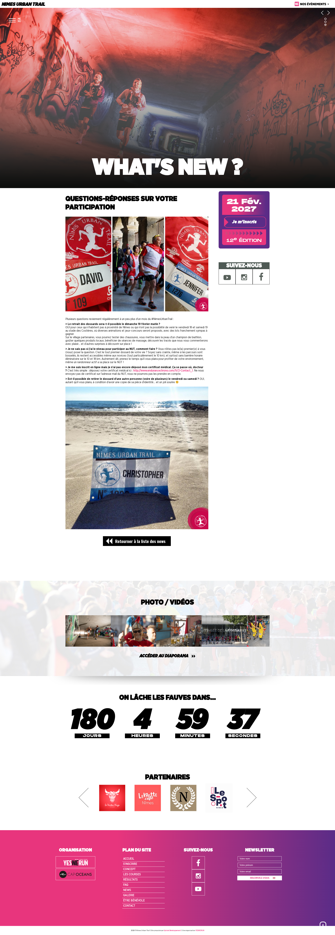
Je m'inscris (244, 222)
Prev (83, 797)
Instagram (244, 276)
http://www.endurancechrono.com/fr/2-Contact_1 (163, 370)
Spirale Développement (172, 930)
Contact (129, 905)
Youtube (227, 276)
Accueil (128, 858)
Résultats (130, 879)
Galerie (128, 895)
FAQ (125, 884)
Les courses (132, 874)
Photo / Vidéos (167, 602)
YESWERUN (200, 930)
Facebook (261, 276)
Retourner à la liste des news (140, 541)
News (127, 890)
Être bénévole (134, 900)
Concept (129, 869)
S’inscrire (130, 864)
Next (251, 797)
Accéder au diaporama (164, 656)
